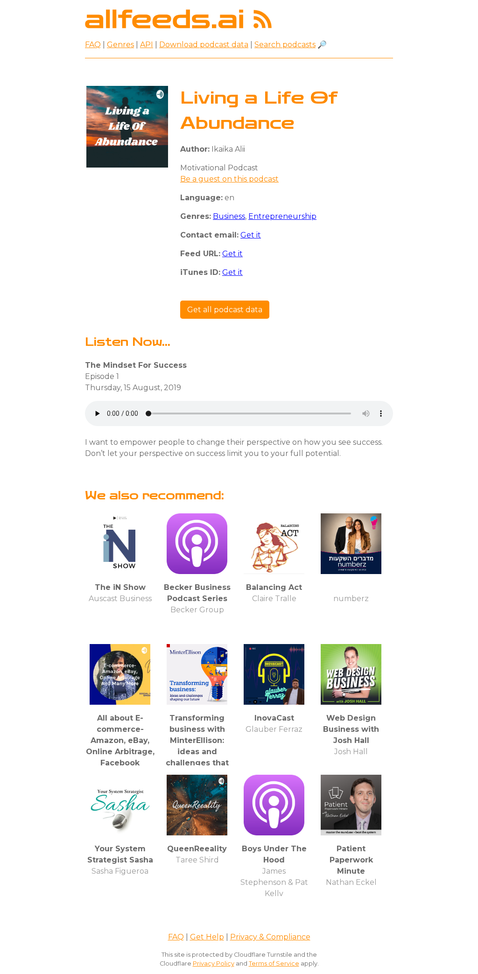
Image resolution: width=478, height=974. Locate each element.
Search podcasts (285, 44)
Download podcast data (203, 44)
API (146, 44)
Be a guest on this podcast (229, 179)
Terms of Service (274, 963)
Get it (250, 235)
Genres (120, 44)
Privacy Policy (213, 963)
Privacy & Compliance (270, 936)
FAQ (93, 44)
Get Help (207, 936)
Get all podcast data (224, 309)
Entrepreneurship (282, 216)
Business (229, 216)
